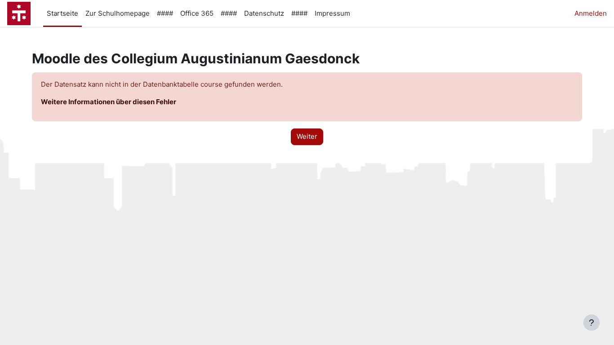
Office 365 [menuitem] (197, 13)
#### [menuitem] (165, 13)
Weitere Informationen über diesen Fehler (108, 101)
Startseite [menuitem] (62, 13)
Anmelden (590, 13)
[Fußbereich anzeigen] (591, 322)
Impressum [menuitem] (332, 13)
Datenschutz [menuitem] (264, 13)
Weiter (307, 136)
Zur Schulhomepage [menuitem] (117, 13)
